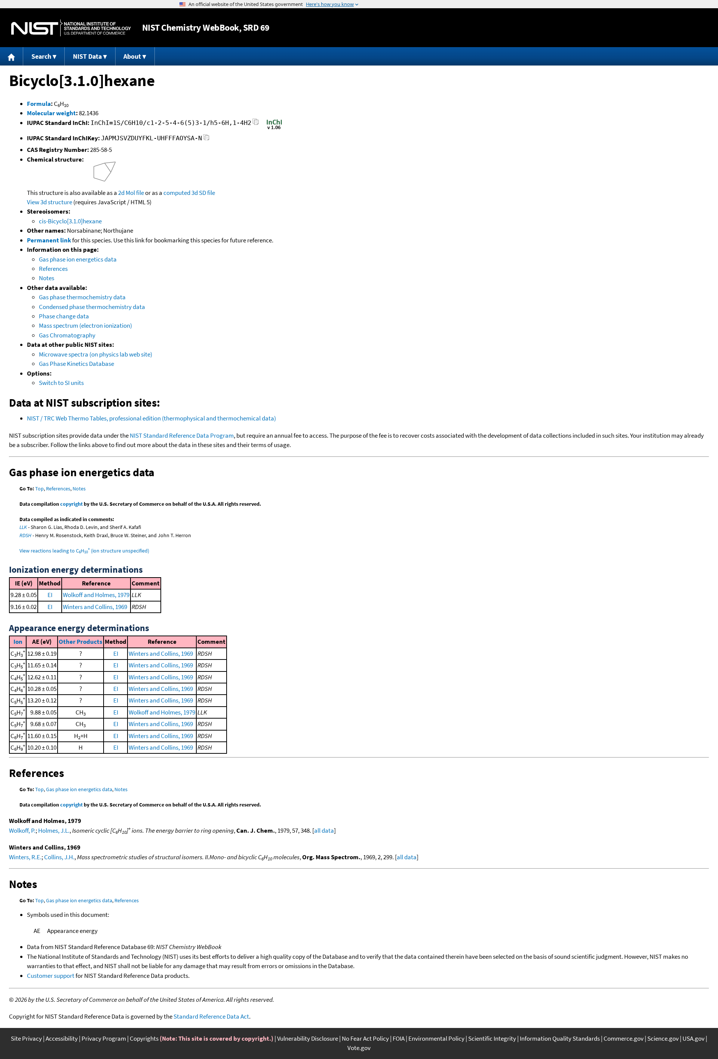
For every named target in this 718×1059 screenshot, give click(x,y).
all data (324, 830)
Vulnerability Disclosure (307, 1038)
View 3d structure (49, 202)
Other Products (80, 641)
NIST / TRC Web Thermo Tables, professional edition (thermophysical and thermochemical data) (151, 418)
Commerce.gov (624, 1038)
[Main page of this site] (11, 56)
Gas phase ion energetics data (78, 259)
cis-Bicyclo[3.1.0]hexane (70, 221)
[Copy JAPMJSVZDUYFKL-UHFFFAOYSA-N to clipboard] (206, 139)
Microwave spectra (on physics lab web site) (95, 354)
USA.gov (693, 1038)
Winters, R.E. (25, 857)
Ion (17, 641)
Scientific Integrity (492, 1038)
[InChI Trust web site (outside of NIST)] (274, 129)
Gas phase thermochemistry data (82, 297)
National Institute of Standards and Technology (71, 27)
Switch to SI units (61, 383)
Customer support (50, 975)
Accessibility (62, 1038)
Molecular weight (51, 113)
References (53, 268)
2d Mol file (131, 193)
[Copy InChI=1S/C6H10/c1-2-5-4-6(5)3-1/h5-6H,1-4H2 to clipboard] (255, 124)
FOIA (399, 1038)
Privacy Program (104, 1038)
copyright (71, 504)
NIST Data (87, 56)
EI (49, 595)
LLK (23, 527)
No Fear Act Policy (365, 1038)
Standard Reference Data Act (211, 1016)
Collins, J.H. (59, 857)
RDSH (25, 535)
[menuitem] (11, 56)
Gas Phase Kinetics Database (76, 363)
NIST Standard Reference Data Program (182, 435)
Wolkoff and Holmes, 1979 (96, 595)
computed (176, 193)
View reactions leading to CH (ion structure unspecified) (84, 550)
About (132, 56)
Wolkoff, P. (22, 830)
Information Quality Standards (560, 1038)
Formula (39, 104)
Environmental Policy (436, 1038)
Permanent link (49, 240)
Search (41, 56)
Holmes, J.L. (54, 830)
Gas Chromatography (67, 335)
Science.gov (663, 1038)
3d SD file (203, 193)
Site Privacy (26, 1038)
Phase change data (64, 316)
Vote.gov (359, 1048)
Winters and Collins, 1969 (95, 607)
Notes (46, 278)
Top (39, 488)
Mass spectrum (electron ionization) (85, 325)
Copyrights (144, 1038)
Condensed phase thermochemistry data (92, 307)
